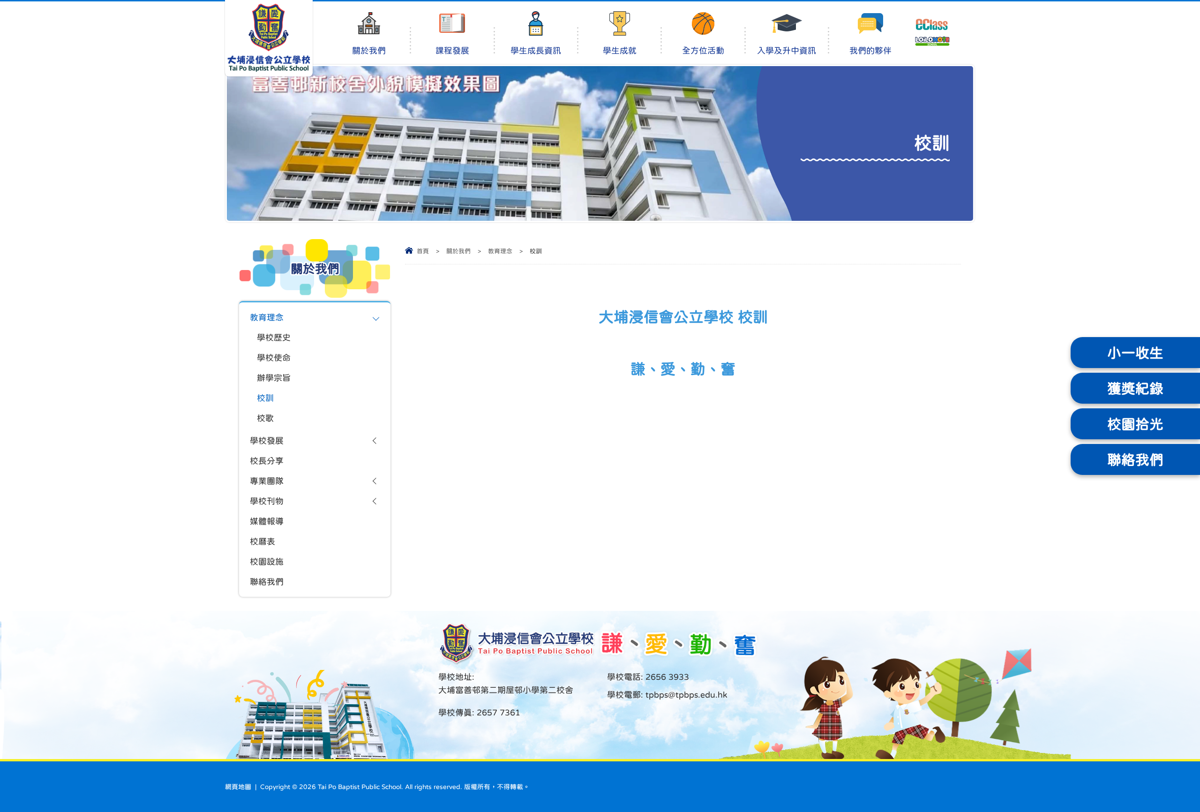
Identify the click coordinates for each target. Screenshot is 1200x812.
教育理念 (500, 251)
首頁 (423, 251)
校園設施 (267, 561)
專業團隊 (267, 481)
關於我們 (369, 50)
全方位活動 (703, 50)
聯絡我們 (267, 582)
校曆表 (262, 541)
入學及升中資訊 (786, 50)
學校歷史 (274, 337)
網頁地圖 (238, 786)
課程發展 (452, 50)
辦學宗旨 (274, 378)
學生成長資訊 (535, 50)
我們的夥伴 (870, 50)
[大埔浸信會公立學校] (269, 38)
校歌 (265, 418)
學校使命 (274, 357)
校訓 (265, 398)
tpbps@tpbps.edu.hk (685, 695)
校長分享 (267, 461)
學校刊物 (267, 501)
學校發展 (267, 440)
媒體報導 (267, 521)
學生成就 (620, 50)
